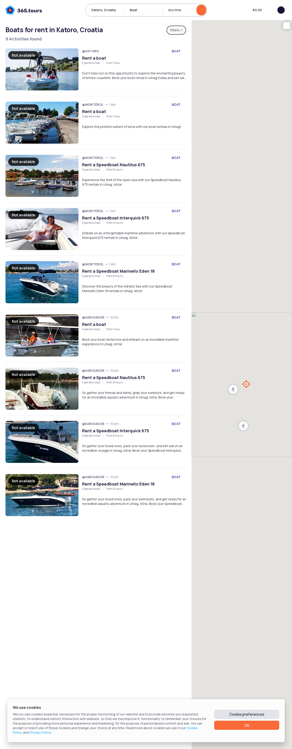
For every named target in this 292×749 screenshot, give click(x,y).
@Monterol (93, 104)
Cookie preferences (246, 714)
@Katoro (90, 51)
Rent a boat (94, 58)
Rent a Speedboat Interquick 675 (115, 218)
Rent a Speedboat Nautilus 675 (113, 164)
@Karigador (93, 317)
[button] (243, 425)
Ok (246, 725)
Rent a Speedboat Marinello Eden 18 (118, 271)
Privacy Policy (40, 732)
